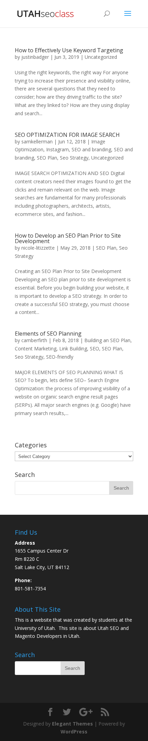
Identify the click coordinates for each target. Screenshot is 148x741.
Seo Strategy (74, 157)
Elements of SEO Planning (48, 333)
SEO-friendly (59, 356)
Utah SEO (108, 628)
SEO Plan (47, 157)
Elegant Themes (72, 723)
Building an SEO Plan (107, 340)
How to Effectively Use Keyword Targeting (69, 50)
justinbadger (35, 57)
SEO (94, 348)
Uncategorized (101, 57)
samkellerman (37, 141)
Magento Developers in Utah (47, 636)
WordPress (74, 731)
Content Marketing (35, 348)
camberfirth (34, 340)
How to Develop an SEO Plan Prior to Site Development (68, 238)
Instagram (57, 149)
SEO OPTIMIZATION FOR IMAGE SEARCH (67, 135)
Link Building (73, 348)
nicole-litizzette (38, 247)
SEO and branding (91, 149)
